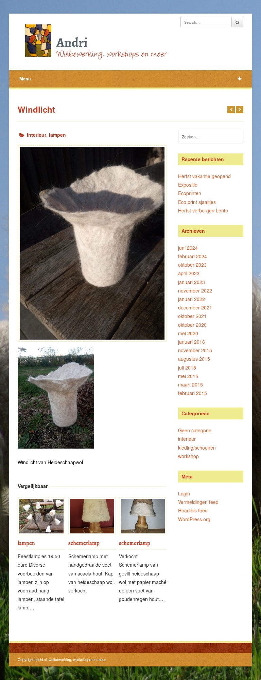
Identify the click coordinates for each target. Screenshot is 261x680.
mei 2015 (188, 376)
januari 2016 (191, 341)
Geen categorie (194, 430)
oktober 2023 (192, 264)
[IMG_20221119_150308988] (92, 243)
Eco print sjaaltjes (197, 202)
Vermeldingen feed (198, 501)
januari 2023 (191, 282)
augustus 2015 (194, 358)
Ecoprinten (189, 193)
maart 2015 (190, 384)
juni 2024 (188, 247)
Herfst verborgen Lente (203, 210)
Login (184, 493)
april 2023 (188, 273)
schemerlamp (84, 543)
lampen (57, 134)
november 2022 (195, 290)
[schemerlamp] (92, 516)
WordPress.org (194, 519)
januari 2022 (191, 299)
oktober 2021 (192, 316)
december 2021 (195, 307)
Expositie (187, 184)
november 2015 (195, 350)
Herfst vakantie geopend (204, 176)
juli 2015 (187, 367)
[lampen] (41, 516)
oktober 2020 (192, 324)
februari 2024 (192, 256)
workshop (188, 456)
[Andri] (94, 40)
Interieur (36, 134)
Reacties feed (193, 510)
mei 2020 (188, 333)
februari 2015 (192, 393)
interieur (187, 438)
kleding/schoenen (197, 447)
